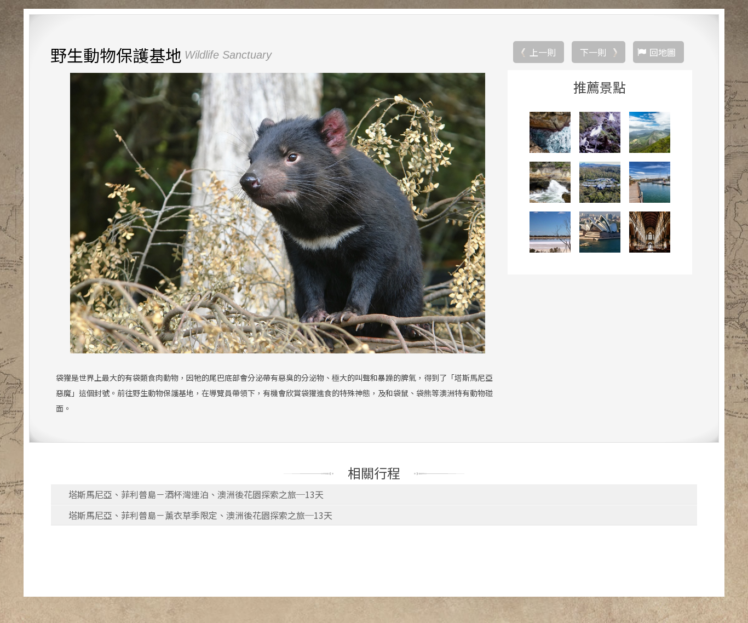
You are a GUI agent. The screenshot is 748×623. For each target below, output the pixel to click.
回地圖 (662, 52)
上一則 (543, 52)
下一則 (593, 52)
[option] (277, 213)
